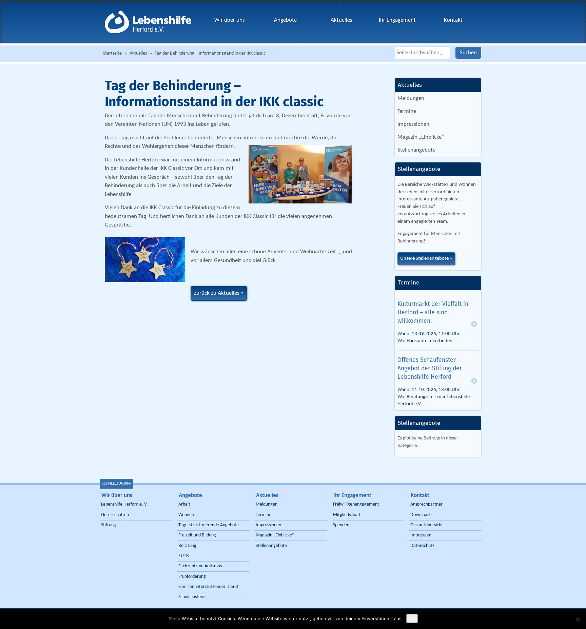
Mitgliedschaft (346, 514)
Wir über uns (229, 20)
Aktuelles (341, 20)
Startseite (112, 53)
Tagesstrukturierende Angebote (208, 525)
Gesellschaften (115, 514)
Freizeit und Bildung (197, 535)
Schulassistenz (191, 596)
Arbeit (184, 504)
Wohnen (186, 514)
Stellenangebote (416, 150)
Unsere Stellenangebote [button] (424, 258)
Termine (406, 111)
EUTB (183, 555)
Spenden (341, 525)
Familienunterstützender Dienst (208, 586)
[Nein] (577, 619)
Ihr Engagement (397, 20)
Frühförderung (192, 576)
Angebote (285, 20)
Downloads (420, 514)
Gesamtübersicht (426, 525)
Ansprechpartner (426, 504)
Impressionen (413, 124)
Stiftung (108, 525)
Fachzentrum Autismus (200, 566)
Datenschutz (422, 545)
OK (412, 618)
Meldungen (410, 98)
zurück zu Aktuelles (216, 293)
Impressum (420, 535)
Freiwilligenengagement (356, 504)
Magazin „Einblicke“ (420, 137)
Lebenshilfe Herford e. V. (124, 504)
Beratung (187, 545)
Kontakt (453, 20)
